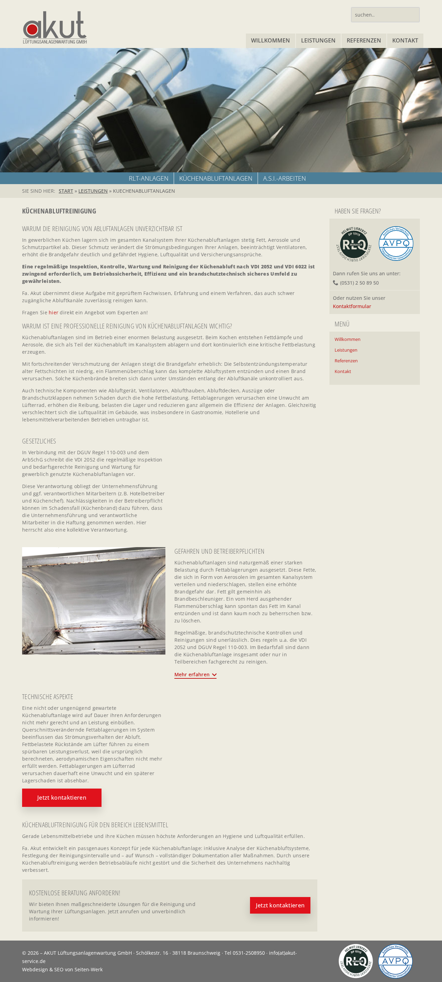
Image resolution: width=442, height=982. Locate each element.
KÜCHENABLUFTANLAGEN (215, 178)
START (66, 191)
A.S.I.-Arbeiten (284, 178)
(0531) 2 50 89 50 (359, 282)
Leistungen (318, 40)
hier (53, 312)
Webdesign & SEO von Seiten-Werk (62, 969)
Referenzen (364, 40)
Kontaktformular (352, 306)
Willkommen (270, 40)
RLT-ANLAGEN (149, 178)
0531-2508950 (249, 953)
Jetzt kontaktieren (61, 797)
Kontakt (405, 40)
